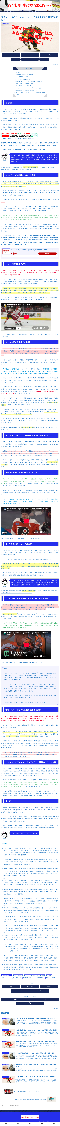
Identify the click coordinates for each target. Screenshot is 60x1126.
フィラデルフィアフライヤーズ (31, 975)
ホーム (15, 1121)
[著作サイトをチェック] (15, 999)
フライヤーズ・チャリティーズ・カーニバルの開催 (28, 88)
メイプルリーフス (18, 977)
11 (37, 736)
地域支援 (49, 975)
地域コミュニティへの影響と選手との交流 (26, 90)
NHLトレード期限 (51, 977)
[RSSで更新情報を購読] (30, 1003)
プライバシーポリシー (44, 1121)
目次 (27, 68)
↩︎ (4, 857)
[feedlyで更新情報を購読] (44, 999)
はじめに (18, 72)
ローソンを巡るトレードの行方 (23, 85)
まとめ (17, 94)
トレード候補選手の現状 (22, 77)
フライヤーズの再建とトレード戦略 (24, 74)
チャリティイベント (18, 975)
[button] (39, 59)
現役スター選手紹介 (7, 975)
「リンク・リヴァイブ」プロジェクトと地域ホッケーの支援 (30, 92)
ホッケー (43, 975)
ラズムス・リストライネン (29, 977)
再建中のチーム (41, 977)
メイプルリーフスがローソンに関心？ (25, 83)
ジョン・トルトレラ (7, 977)
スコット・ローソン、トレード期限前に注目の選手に (29, 81)
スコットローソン (7, 980)
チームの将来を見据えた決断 (23, 79)
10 (18, 736)
